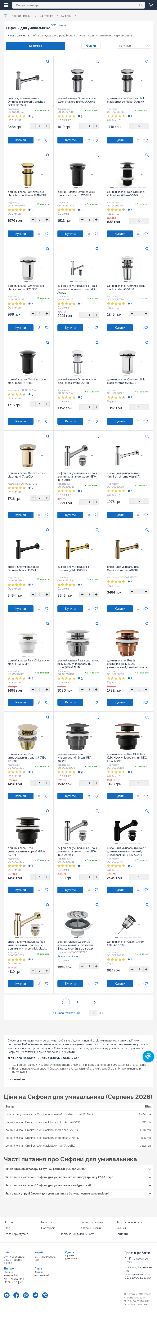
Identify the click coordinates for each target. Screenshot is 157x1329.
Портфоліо (48, 1228)
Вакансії (121, 1228)
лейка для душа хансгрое (48, 35)
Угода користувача (16, 1234)
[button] (148, 1056)
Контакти (122, 1234)
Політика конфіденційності (77, 1234)
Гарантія (46, 1222)
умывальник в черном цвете (114, 35)
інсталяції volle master (80, 35)
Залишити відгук (67, 956)
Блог (7, 1228)
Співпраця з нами (89, 1228)
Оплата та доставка (91, 1222)
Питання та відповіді (129, 1222)
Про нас (9, 1222)
